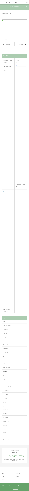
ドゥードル (5, 371)
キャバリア (5, 333)
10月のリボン (19, 60)
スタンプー (5, 360)
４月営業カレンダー (7, 60)
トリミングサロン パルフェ (10, 2)
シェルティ (5, 348)
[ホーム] (2, 6)
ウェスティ (5, 329)
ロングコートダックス (7, 421)
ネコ (4, 375)
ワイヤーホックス (7, 429)
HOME (3, 473)
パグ (4, 379)
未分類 (4, 432)
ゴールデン (5, 340)
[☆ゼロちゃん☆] (8, 249)
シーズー (5, 356)
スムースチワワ (6, 367)
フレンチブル (6, 394)
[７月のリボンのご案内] (21, 123)
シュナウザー (6, 352)
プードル (5, 398)
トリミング (17, 473)
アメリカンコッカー (12, 15)
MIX (4, 321)
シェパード (5, 344)
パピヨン (5, 383)
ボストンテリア (6, 402)
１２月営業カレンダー (7, 67)
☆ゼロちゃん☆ (6, 309)
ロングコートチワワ (7, 425)
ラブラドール (6, 417)
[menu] (27, 2)
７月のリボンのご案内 (20, 185)
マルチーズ (5, 409)
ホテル (3, 476)
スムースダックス (7, 363)
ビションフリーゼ (7, 386)
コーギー (5, 337)
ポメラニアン (6, 406)
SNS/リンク (4, 479)
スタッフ (17, 476)
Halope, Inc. (15, 489)
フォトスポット (6, 390)
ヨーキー (5, 413)
